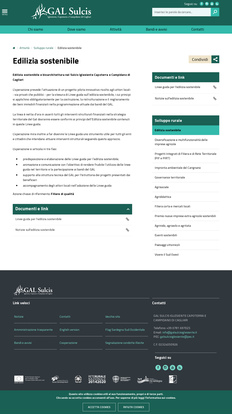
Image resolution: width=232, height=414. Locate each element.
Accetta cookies (99, 407)
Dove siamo (76, 29)
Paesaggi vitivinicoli (167, 245)
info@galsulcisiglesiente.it (179, 332)
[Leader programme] (173, 379)
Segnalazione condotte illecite (124, 342)
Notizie (18, 316)
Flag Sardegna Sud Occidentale (125, 329)
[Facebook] (201, 4)
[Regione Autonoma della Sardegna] (121, 379)
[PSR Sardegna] (149, 379)
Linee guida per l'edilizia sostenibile (38, 219)
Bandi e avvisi (156, 29)
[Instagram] (207, 4)
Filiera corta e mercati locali (172, 206)
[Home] (61, 11)
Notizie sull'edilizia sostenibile (35, 230)
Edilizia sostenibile (168, 130)
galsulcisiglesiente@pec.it (177, 336)
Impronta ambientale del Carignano (178, 167)
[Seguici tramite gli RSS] (217, 4)
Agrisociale (162, 187)
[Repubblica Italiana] (78, 379)
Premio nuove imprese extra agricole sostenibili (185, 216)
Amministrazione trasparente (33, 329)
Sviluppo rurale (43, 48)
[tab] (72, 209)
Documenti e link (31, 208)
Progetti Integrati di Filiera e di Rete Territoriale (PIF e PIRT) (185, 155)
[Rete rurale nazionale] (97, 379)
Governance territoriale (170, 177)
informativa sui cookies (160, 398)
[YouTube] (212, 4)
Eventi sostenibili (166, 235)
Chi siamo (35, 29)
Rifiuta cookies (133, 407)
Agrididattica (163, 196)
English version (69, 329)
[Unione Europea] (29, 379)
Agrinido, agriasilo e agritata (173, 225)
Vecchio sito (112, 316)
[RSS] (179, 367)
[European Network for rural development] (59, 379)
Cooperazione (68, 342)
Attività (115, 29)
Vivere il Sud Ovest (167, 254)
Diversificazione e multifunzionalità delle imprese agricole (181, 141)
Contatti (197, 29)
